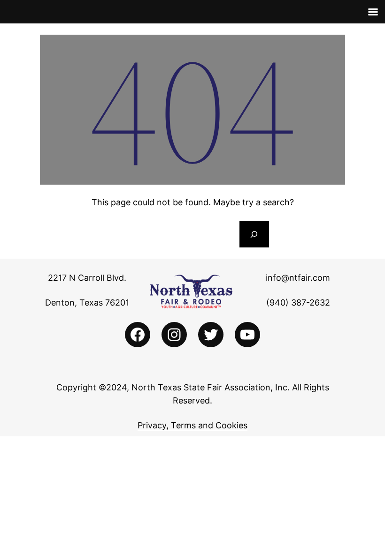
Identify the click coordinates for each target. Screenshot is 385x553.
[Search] (254, 234)
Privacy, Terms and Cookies (192, 425)
